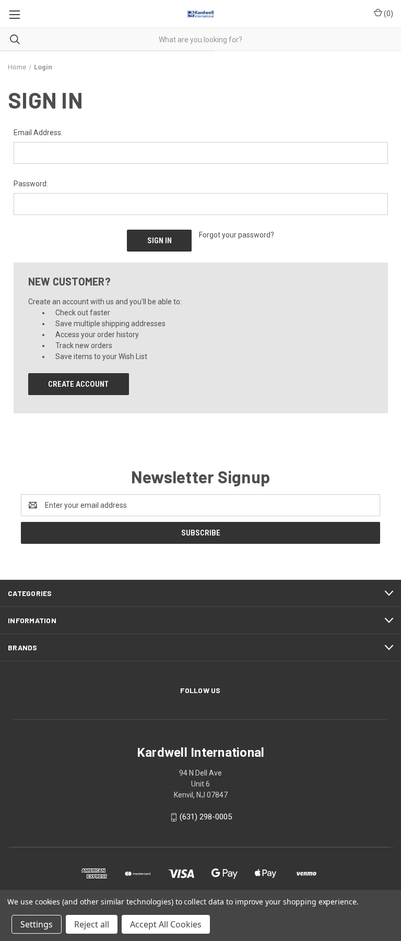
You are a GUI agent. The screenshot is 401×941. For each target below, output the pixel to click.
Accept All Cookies (166, 924)
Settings (36, 924)
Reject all (91, 924)
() (387, 13)
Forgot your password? (236, 235)
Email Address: (38, 132)
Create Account (78, 384)
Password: (31, 184)
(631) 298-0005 (206, 817)
